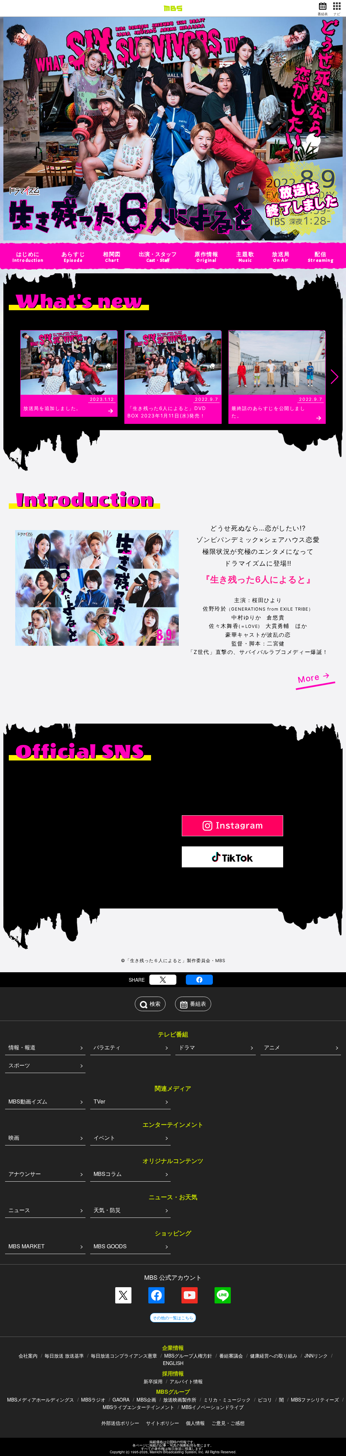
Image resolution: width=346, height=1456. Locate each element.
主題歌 (245, 257)
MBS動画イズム (27, 1101)
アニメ (272, 1047)
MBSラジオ (93, 1399)
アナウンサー (24, 1174)
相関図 (112, 257)
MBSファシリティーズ (315, 1399)
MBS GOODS (110, 1246)
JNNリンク (316, 1355)
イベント (104, 1137)
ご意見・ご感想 (228, 1422)
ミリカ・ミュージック (227, 1399)
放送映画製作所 (179, 1399)
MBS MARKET (26, 1246)
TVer (99, 1101)
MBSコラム (108, 1174)
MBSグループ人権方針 (188, 1355)
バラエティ (107, 1047)
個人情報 (195, 1422)
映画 (13, 1137)
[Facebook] (199, 980)
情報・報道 (21, 1047)
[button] (11, 376)
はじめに (28, 257)
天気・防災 (107, 1210)
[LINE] (223, 1295)
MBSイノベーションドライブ (212, 1407)
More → (314, 677)
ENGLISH (173, 1363)
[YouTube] (189, 1295)
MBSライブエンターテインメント (138, 1407)
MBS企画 (146, 1399)
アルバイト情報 (186, 1381)
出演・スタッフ (158, 257)
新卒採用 (153, 1381)
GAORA (121, 1399)
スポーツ (19, 1065)
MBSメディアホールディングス (40, 1399)
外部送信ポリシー (120, 1422)
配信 (320, 257)
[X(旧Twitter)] (162, 980)
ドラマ (187, 1047)
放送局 (281, 257)
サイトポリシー (162, 1422)
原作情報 (206, 257)
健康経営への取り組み (273, 1355)
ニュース (19, 1210)
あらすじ (73, 257)
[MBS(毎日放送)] (173, 8)
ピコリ (265, 1399)
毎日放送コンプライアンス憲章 (124, 1355)
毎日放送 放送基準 (64, 1355)
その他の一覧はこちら (173, 1317)
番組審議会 (231, 1355)
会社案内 (28, 1355)
